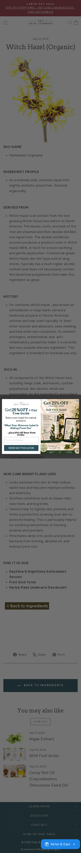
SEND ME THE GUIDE (21, 447)
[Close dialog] (77, 401)
